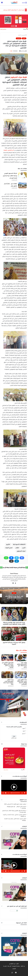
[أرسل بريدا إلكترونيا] (19, 51)
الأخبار (19, 35)
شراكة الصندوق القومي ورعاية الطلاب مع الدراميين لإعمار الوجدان (10, 175)
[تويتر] (16, 557)
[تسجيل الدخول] (2, 3)
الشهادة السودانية (19, 544)
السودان (18, 38)
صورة (23, 728)
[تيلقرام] (16, 561)
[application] (14, 787)
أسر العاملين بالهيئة (9, 150)
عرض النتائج (14, 738)
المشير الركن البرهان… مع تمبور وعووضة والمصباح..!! (16, 807)
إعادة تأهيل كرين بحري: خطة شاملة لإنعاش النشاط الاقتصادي (22, 682)
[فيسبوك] (22, 557)
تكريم (7, 544)
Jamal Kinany (23, 51)
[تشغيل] (25, 793)
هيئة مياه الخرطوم (19, 77)
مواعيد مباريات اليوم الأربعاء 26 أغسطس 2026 (15, 804)
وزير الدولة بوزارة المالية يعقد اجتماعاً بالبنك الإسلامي (14, 597)
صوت (24, 731)
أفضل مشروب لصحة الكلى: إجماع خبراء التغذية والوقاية (15, 819)
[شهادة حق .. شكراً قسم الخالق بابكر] (22, 185)
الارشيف (14, 969)
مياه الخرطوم (21, 551)
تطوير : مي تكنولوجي (14, 964)
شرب (23, 548)
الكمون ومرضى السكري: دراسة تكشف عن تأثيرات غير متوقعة (14, 815)
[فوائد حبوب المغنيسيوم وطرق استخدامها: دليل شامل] (21, 657)
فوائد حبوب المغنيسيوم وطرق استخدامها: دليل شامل (22, 665)
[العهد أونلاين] (14, 2)
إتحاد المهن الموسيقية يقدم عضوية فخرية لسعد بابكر (8, 682)
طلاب (16, 548)
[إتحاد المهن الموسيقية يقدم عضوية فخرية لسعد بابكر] (7, 674)
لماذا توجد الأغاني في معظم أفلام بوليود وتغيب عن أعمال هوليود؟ (7, 664)
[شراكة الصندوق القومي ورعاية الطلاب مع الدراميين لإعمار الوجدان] (22, 175)
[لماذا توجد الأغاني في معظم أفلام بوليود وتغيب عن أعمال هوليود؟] (7, 657)
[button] (14, 787)
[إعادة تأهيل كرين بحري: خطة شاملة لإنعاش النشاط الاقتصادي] (21, 674)
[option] (14, 595)
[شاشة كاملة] (3, 793)
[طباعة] (11, 561)
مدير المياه (8, 548)
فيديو (23, 734)
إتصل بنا (5, 966)
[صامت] (6, 793)
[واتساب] (6, 557)
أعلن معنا (9, 966)
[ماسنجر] (11, 557)
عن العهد (23, 966)
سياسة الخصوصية (16, 966)
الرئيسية (23, 35)
